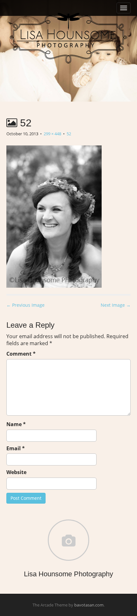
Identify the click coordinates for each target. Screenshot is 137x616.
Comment (21, 353)
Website (16, 472)
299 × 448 (52, 134)
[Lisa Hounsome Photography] (68, 38)
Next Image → (116, 305)
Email (15, 448)
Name (16, 424)
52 (69, 134)
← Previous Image (25, 305)
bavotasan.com (89, 605)
